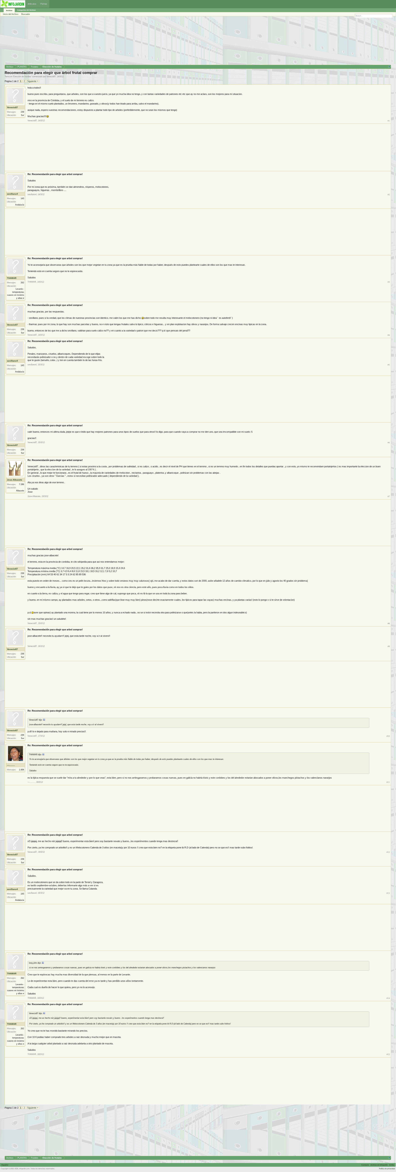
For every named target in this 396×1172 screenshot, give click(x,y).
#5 (389, 365)
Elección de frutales (22, 76)
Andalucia (19, 205)
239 (22, 112)
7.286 (21, 484)
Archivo (9, 10)
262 (22, 282)
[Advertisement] (97, 41)
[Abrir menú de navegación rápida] (389, 67)
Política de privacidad (387, 1169)
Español (5, 1165)
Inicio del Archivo (10, 14)
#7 (389, 496)
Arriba (391, 1165)
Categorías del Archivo (26, 10)
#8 (389, 623)
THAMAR (11, 278)
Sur (22, 115)
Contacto (365, 1165)
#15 (388, 1054)
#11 (388, 782)
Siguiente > (32, 81)
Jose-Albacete (14, 480)
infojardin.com (24, 1169)
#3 (389, 282)
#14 (388, 998)
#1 (389, 121)
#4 (389, 335)
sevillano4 (12, 194)
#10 (388, 736)
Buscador (25, 14)
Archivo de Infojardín (379, 1165)
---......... (11, 765)
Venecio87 (51, 76)
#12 (388, 852)
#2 (389, 194)
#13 (388, 893)
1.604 (21, 769)
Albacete (20, 491)
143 (22, 198)
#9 (389, 646)
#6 (389, 442)
